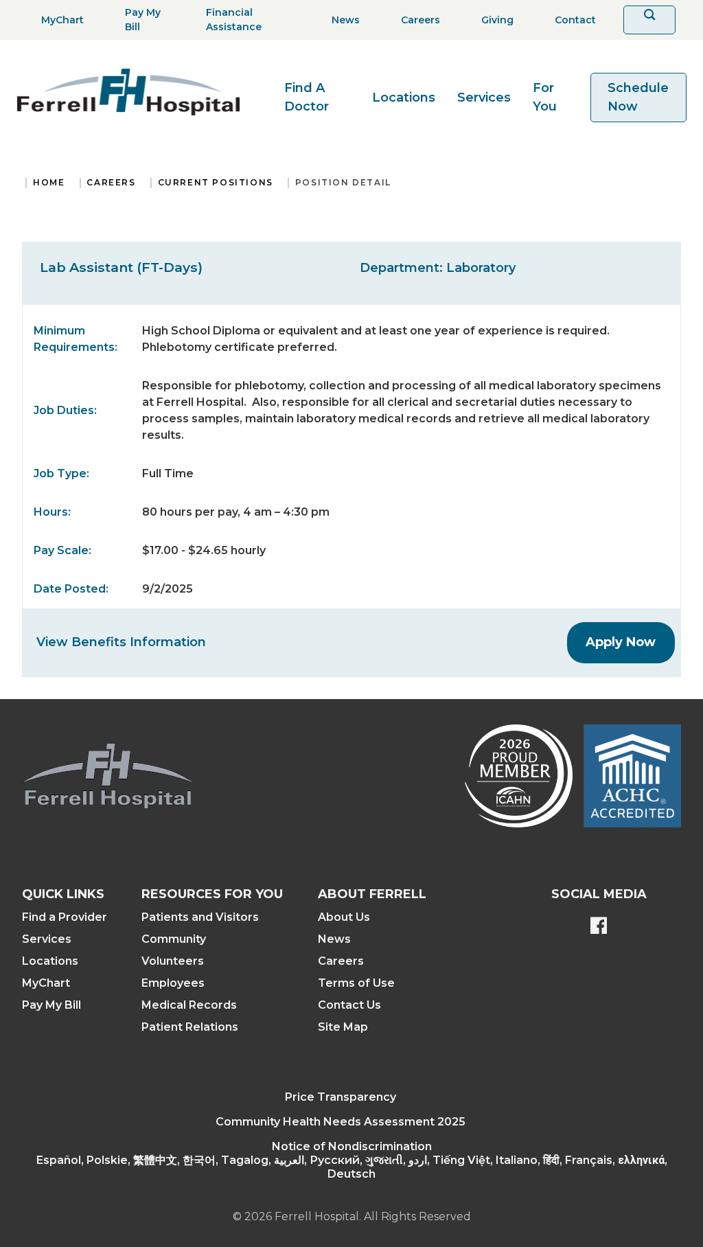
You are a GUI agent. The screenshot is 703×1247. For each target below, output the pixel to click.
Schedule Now (638, 97)
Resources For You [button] (212, 894)
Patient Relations (189, 1026)
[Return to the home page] (128, 92)
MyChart (46, 982)
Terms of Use (356, 982)
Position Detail (343, 182)
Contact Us (349, 1004)
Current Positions (215, 182)
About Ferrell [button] (372, 894)
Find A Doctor (306, 97)
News (334, 939)
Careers (111, 182)
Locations (403, 97)
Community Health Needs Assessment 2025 (340, 1121)
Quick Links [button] (63, 894)
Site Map (343, 1026)
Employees (173, 982)
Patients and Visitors (200, 917)
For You (545, 97)
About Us (344, 917)
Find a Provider (64, 917)
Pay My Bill (51, 1004)
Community (173, 939)
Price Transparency (340, 1096)
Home (49, 182)
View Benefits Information (121, 642)
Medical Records (189, 1004)
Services (484, 97)
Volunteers (172, 961)
